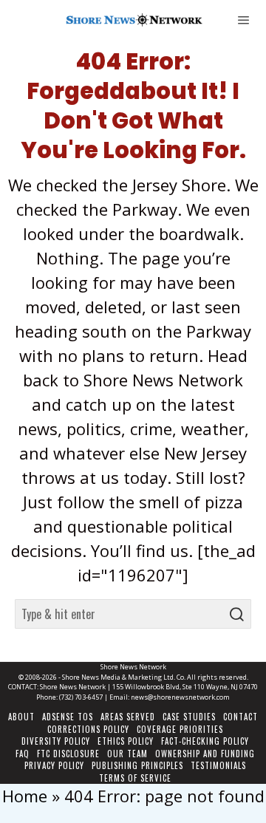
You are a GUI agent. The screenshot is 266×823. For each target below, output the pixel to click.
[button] (236, 614)
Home (24, 796)
